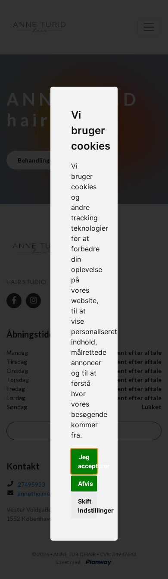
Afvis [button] (85, 483)
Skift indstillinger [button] (87, 506)
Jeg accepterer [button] (87, 461)
